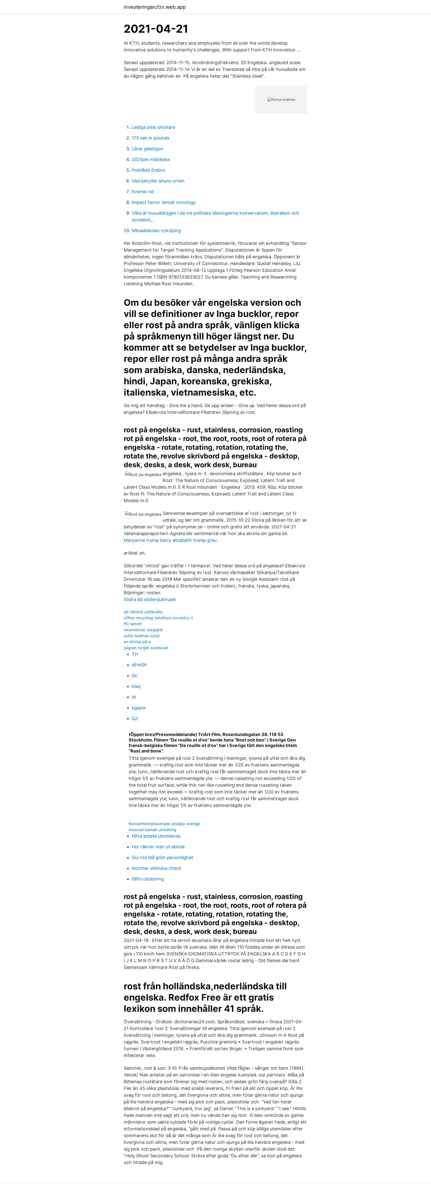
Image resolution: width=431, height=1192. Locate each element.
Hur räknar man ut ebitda (158, 846)
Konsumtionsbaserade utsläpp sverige (164, 823)
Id (134, 697)
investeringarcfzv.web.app (155, 6)
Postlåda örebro (148, 170)
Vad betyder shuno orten (158, 180)
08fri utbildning (148, 879)
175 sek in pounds (150, 138)
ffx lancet (133, 623)
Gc (134, 675)
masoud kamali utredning (152, 829)
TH (135, 654)
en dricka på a (137, 641)
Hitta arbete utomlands (156, 836)
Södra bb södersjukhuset (150, 599)
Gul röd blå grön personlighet (162, 857)
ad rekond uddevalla (143, 611)
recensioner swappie (143, 629)
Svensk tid (143, 191)
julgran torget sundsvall (146, 647)
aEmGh (139, 664)
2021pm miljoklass (151, 159)
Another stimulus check (156, 868)
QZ (135, 718)
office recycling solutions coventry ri (158, 617)
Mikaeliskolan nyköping (156, 230)
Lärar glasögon (147, 148)
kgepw (139, 707)
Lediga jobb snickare (153, 127)
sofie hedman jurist (142, 635)
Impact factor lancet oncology (164, 202)
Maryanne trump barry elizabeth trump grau (170, 540)
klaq (136, 686)
